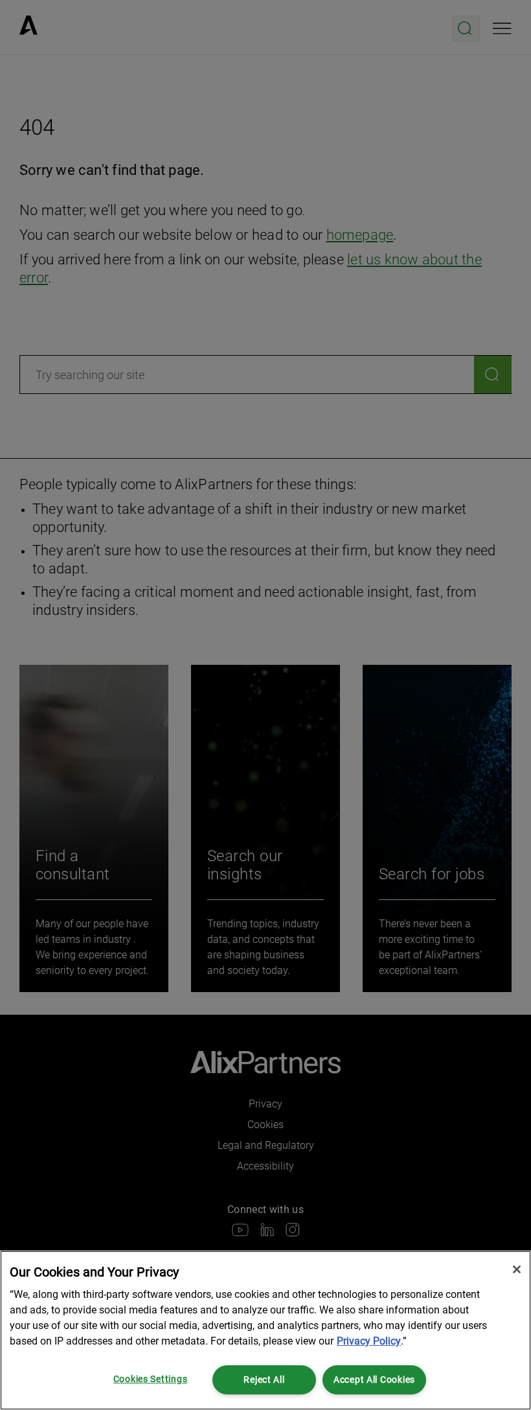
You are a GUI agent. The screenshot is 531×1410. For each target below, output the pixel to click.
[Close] (517, 1269)
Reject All (263, 1379)
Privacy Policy (369, 1341)
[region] (265, 1330)
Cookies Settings (150, 1379)
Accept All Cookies (374, 1379)
